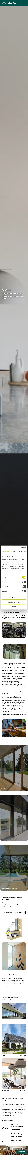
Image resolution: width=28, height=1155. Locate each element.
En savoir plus (5, 987)
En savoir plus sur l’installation (9, 1118)
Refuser (14, 606)
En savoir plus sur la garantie (9, 1120)
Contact (21, 1152)
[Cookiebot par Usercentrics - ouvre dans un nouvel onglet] (20, 548)
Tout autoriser (14, 597)
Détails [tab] (13, 551)
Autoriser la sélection (14, 602)
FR (18, 3)
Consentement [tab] (5, 551)
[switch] (24, 582)
